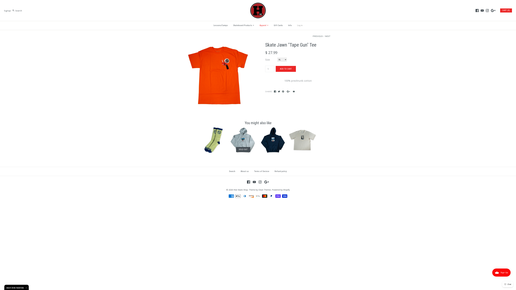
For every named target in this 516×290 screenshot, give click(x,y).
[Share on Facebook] (275, 91)
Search (232, 171)
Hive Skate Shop (240, 190)
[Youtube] (482, 10)
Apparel (264, 25)
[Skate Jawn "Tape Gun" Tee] (218, 44)
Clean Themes (264, 190)
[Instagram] (487, 10)
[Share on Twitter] (279, 91)
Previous (318, 36)
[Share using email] (294, 91)
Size (267, 59)
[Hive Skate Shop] (258, 4)
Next (328, 36)
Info (290, 25)
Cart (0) (506, 10)
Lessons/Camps (221, 25)
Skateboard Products (243, 25)
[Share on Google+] (288, 91)
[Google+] (493, 10)
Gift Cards (278, 25)
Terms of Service (261, 171)
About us (245, 171)
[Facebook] (477, 10)
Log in (300, 25)
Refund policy (281, 171)
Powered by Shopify (281, 190)
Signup (7, 10)
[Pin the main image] (283, 91)
